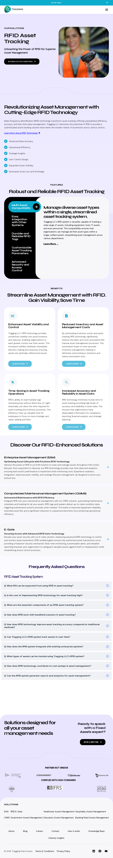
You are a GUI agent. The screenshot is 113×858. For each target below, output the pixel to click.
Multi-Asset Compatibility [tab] (21, 207)
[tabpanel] (73, 225)
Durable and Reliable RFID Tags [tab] (21, 236)
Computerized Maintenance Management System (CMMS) (45, 493)
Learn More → (51, 243)
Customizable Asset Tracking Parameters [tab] (22, 250)
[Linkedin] (93, 851)
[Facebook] (100, 851)
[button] (106, 9)
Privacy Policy (63, 851)
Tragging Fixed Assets (22, 851)
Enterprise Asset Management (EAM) (29, 457)
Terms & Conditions (44, 851)
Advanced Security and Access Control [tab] (20, 266)
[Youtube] (106, 851)
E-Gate (9, 529)
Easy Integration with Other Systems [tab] (19, 221)
